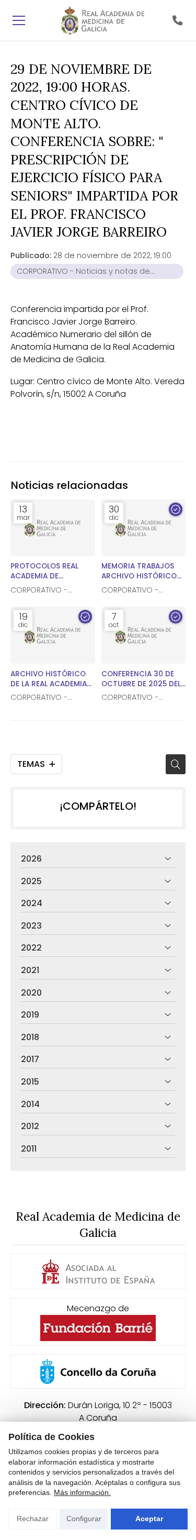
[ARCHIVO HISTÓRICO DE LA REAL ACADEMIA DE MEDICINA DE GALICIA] (52, 635)
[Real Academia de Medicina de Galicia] (102, 20)
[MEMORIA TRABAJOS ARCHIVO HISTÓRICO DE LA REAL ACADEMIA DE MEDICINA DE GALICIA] (143, 527)
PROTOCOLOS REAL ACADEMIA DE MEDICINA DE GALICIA (48, 571)
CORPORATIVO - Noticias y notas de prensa (83, 273)
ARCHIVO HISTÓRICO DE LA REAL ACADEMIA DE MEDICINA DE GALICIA (48, 679)
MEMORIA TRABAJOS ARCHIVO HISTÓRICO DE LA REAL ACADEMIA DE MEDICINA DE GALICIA (139, 571)
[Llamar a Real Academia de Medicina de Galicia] (177, 20)
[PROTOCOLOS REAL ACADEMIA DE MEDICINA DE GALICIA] (52, 527)
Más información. (82, 1492)
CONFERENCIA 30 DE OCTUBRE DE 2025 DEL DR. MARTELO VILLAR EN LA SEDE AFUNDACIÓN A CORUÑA (143, 679)
